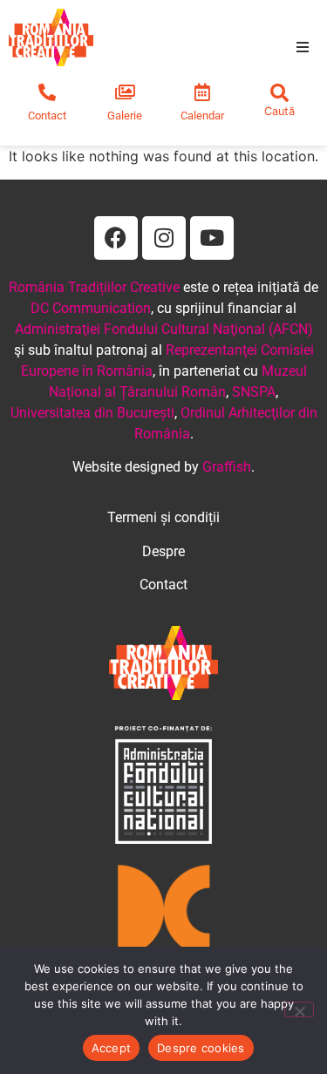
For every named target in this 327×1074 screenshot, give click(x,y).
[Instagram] (164, 238)
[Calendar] (202, 92)
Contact (47, 115)
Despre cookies (201, 1048)
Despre (163, 551)
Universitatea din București (92, 412)
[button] (302, 47)
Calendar (202, 115)
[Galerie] (124, 92)
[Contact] (47, 92)
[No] (299, 1009)
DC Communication (91, 308)
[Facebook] (116, 238)
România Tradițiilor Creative (94, 287)
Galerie (124, 115)
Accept (112, 1048)
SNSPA (254, 392)
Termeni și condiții (163, 517)
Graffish (226, 467)
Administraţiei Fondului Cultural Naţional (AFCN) (164, 329)
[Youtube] (212, 238)
